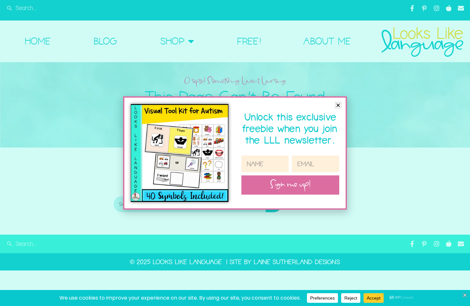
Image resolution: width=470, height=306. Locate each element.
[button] (338, 105)
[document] (235, 153)
